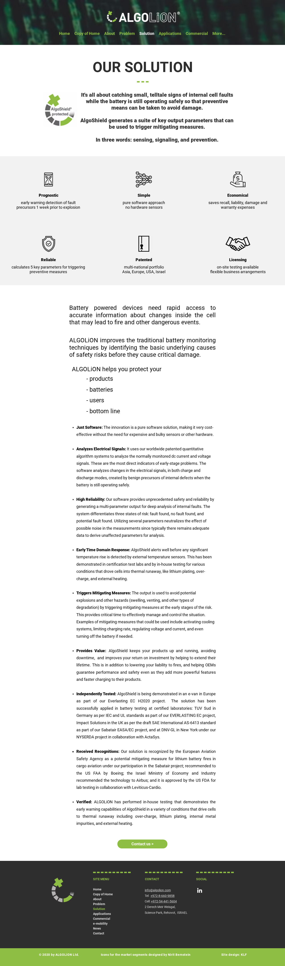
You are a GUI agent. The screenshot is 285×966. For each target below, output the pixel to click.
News (97, 928)
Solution (99, 909)
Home (97, 889)
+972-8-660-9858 (163, 896)
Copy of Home (103, 894)
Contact (98, 933)
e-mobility (100, 923)
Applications (102, 914)
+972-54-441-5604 (164, 901)
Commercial (101, 918)
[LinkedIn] (199, 890)
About (97, 899)
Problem (99, 904)
